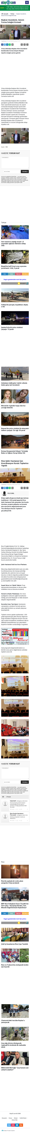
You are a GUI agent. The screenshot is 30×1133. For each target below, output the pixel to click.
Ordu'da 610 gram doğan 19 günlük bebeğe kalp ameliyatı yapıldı (16, 8)
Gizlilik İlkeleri (23, 1118)
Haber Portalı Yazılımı (9, 1130)
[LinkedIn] (7, 45)
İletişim (16, 1118)
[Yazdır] (12, 45)
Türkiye (12, 14)
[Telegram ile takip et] (17, 1125)
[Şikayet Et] (27, 809)
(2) (21, 809)
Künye (10, 1118)
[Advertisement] (15, 70)
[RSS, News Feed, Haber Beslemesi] (21, 1125)
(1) (17, 809)
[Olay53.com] (8, 2)
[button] (22, 45)
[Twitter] (5, 45)
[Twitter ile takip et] (9, 1125)
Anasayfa (5, 14)
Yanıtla (12, 809)
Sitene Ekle (14, 1120)
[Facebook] (2, 45)
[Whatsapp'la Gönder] (10, 45)
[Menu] (27, 2)
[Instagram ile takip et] (13, 1125)
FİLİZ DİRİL (11, 493)
